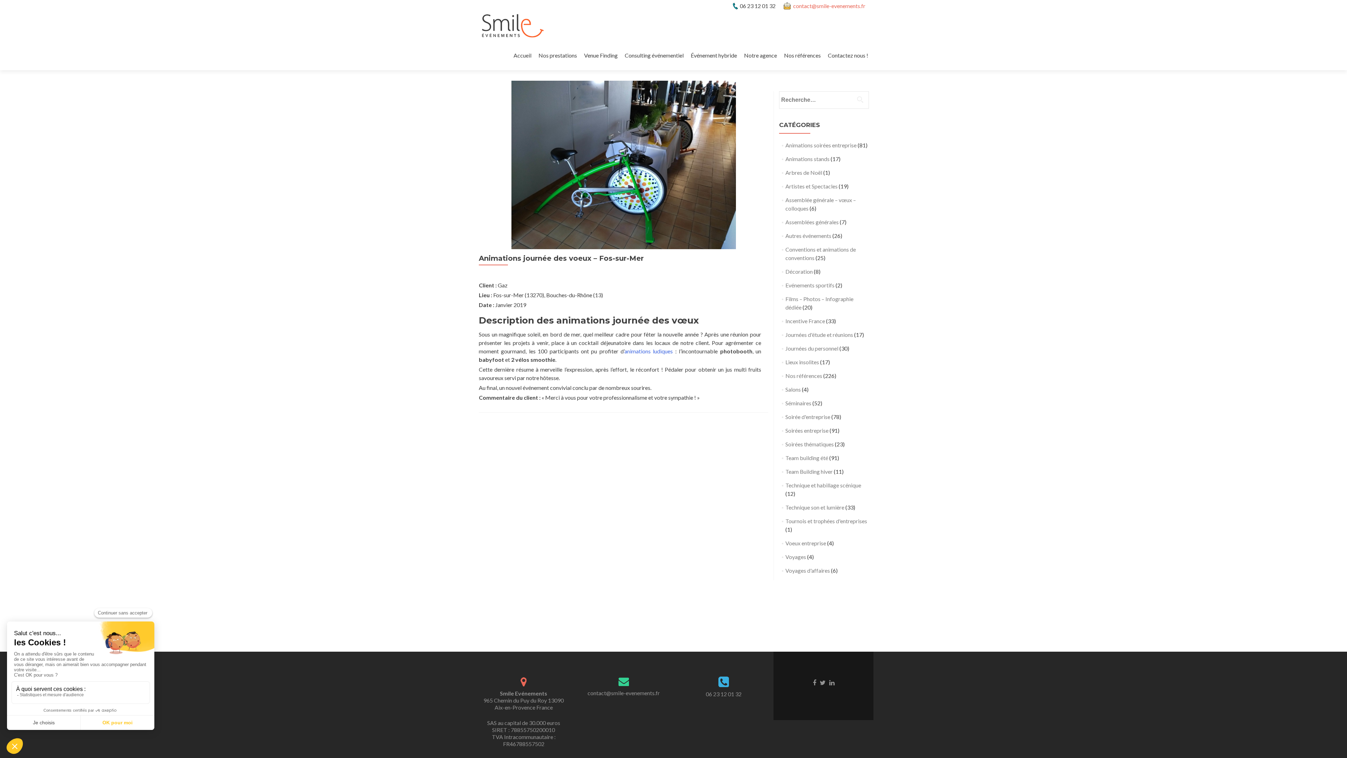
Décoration (799, 271)
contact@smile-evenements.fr (829, 5)
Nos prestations (557, 55)
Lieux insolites (802, 362)
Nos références (802, 55)
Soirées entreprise (807, 430)
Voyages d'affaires (807, 570)
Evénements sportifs (810, 285)
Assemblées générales (812, 222)
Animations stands (807, 158)
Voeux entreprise (805, 543)
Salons (793, 389)
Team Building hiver (809, 471)
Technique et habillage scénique (823, 485)
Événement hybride (714, 55)
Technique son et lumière (814, 507)
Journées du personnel (811, 348)
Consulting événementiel (654, 55)
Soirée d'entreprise (807, 416)
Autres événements (808, 235)
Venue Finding (601, 55)
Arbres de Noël (803, 172)
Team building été (806, 457)
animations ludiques (648, 351)
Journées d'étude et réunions (819, 334)
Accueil (522, 55)
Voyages (795, 556)
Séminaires (798, 403)
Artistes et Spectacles (811, 186)
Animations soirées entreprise (821, 145)
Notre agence (760, 55)
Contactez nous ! (848, 55)
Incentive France (805, 321)
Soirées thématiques (809, 444)
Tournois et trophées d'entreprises (826, 521)
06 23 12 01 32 (724, 694)
